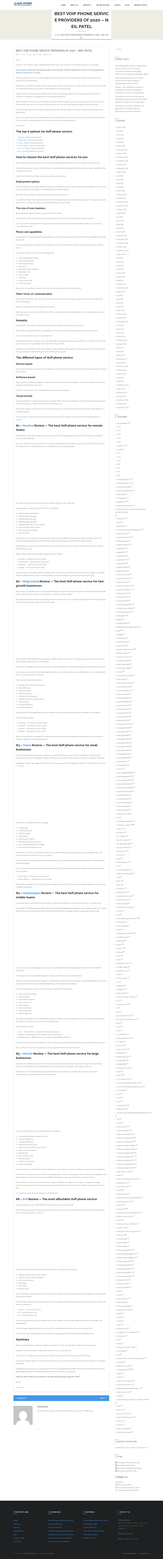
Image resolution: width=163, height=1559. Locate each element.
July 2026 (120, 131)
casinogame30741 (123, 732)
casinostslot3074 (123, 806)
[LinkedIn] (126, 1471)
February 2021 (122, 314)
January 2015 (121, 396)
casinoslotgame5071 (124, 776)
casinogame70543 (123, 746)
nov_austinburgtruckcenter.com (128, 1083)
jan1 (118, 1012)
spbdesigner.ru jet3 (124, 1310)
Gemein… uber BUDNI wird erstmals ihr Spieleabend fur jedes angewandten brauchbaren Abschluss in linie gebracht (129, 90)
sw (118, 1340)
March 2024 (121, 232)
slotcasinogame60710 (124, 1269)
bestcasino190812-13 (124, 586)
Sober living (121, 1302)
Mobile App (121, 1053)
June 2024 (120, 221)
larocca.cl (120, 1045)
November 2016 (122, 366)
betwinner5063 (122, 623)
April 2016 (120, 381)
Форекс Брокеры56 (124, 1432)
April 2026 (120, 142)
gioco (119, 959)
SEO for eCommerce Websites (59, 1541)
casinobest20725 (123, 694)
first (118, 915)
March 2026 (121, 146)
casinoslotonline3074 (124, 791)
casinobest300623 (123, 702)
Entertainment (122, 892)
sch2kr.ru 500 (121, 1228)
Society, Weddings (123, 1306)
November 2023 (122, 243)
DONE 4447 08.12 (123, 862)
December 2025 (122, 157)
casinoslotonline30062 (125, 788)
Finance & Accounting (124, 907)
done (119, 859)
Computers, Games (124, 825)
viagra (119, 1373)
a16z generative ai (123, 479)
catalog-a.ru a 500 (123, 814)
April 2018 (120, 333)
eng (118, 877)
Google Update (122, 967)
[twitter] (125, 1465)
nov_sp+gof (121, 1090)
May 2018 (120, 329)
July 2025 (120, 176)
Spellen (119, 1317)
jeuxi (118, 1030)
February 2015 (122, 392)
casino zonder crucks (124, 683)
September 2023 (123, 250)
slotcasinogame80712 (124, 1272)
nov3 (118, 1098)
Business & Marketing (125, 649)
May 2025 (120, 183)
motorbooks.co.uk (123, 1068)
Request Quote (18, 1538)
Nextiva (19, 73)
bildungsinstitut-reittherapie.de (128, 627)
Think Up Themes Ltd (30, 1553)
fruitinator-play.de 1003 (125, 933)
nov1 (118, 1094)
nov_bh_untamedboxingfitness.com (130, 1087)
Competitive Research (125, 821)
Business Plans (122, 653)
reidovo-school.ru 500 (124, 1216)
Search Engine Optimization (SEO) (95, 1520)
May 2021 (120, 303)
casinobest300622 (123, 698)
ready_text (121, 1209)
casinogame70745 (123, 754)
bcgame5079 (121, 556)
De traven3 (121, 832)
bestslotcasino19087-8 (125, 608)
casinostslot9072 (123, 810)
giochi (119, 956)
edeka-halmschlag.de (124, 873)
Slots (118, 1291)
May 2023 (120, 265)
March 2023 (121, 273)
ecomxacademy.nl (123, 870)
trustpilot (120, 1362)
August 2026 (121, 127)
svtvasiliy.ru (121, 1336)
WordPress (50, 1553)
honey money (122, 978)
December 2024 (122, 202)
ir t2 (118, 1001)
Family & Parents (123, 900)
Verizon (21, 148)
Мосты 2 (120, 1410)
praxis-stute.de (122, 1194)
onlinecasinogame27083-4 (126, 1149)
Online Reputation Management (59, 1538)
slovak (119, 1295)
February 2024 (122, 236)
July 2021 (120, 295)
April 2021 (120, 306)
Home (56, 35)
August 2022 (121, 277)
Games (119, 948)
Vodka (119, 1377)
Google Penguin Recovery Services (61, 1534)
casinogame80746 (123, 758)
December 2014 (122, 400)
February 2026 (122, 150)
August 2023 (121, 254)
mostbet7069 (121, 1064)
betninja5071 (121, 616)
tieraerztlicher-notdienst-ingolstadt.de (130, 1358)
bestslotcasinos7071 (124, 612)
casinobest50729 (123, 713)
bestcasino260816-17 (124, 590)
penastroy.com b (123, 1186)
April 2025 (120, 187)
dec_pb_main (121, 851)
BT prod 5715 (121, 646)
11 (117, 431)
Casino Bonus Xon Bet (125, 676)
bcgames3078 (122, 571)
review (119, 1220)
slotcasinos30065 (123, 1287)
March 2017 (121, 355)
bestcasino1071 (122, 582)
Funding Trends (122, 937)
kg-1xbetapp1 (122, 1034)
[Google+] (128, 1468)
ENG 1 (119, 881)
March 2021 (121, 310)
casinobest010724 (123, 687)
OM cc (119, 1123)
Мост (119, 1406)
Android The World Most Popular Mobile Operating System (130, 510)
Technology (121, 1351)
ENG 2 (119, 885)
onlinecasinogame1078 (125, 1138)
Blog (15, 1534)
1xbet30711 (121, 446)
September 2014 (123, 407)
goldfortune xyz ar (123, 963)
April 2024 (120, 228)
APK (118, 522)
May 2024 (120, 224)
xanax (119, 1396)
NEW (118, 1072)
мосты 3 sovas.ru (123, 1413)
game (119, 945)
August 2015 (121, 389)
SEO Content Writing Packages (94, 1531)
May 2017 (120, 348)
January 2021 (121, 318)
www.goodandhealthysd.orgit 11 (128, 1388)
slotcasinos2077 (122, 1284)
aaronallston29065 (123, 487)
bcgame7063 (121, 563)
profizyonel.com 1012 (124, 1201)
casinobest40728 (123, 709)
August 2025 (121, 172)
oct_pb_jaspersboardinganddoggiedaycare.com (134, 1113)
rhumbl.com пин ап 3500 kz (127, 1224)
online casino (121, 1127)
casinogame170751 (124, 724)
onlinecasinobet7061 (124, 1134)
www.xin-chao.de (123, 1392)
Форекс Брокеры (123, 1428)
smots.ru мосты (122, 1299)
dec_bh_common (123, 840)
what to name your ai (124, 1385)
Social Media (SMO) (55, 1524)
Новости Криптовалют (125, 1417)
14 (117, 438)
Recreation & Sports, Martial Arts (128, 1213)
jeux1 (119, 1027)
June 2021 (120, 299)
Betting (119, 619)
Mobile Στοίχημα (123, 1057)
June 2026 (120, 135)
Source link (20, 1387)
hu (118, 982)
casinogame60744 (123, 743)
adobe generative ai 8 (125, 491)
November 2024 (122, 206)
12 (117, 434)
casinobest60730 (123, 717)
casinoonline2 (122, 765)
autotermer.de (122, 533)
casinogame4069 (123, 735)
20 (117, 457)
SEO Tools (17, 1541)
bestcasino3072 (122, 593)
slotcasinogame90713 (124, 1276)
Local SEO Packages (90, 1534)
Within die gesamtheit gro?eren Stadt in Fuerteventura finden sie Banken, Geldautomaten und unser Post (129, 81)
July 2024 (120, 217)
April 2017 (120, 351)
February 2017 (122, 359)
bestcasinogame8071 (124, 604)
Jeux (118, 1023)
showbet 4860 (122, 1239)
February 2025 (122, 194)
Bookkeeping (121, 638)
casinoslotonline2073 (124, 784)
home (119, 974)
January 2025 (121, 198)
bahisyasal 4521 (123, 541)
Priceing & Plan (18, 1531)
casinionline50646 (123, 664)
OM (118, 1119)
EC (118, 866)
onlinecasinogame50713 (125, 1160)
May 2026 (120, 138)
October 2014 (121, 404)
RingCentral (22, 140)
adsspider (38, 54)
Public (119, 1205)
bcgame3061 (121, 552)
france (119, 930)
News (119, 1075)
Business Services (123, 657)
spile (118, 1325)
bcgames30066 (122, 567)
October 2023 (121, 247)
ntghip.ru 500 (121, 1109)
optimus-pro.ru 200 (123, 1172)
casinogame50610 (123, 739)
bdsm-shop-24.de (123, 575)
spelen (119, 1313)
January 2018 (121, 344)
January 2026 (121, 153)
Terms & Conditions (129, 1553)
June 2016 (120, 378)
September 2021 (123, 288)
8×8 (19, 151)
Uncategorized (122, 1370)
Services (16, 1527)
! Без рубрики (122, 423)
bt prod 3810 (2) (122, 642)
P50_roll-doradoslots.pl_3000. (127, 1179)
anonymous (121, 518)
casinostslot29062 (123, 803)
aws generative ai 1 (124, 537)
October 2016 (121, 370)
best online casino (123, 578)
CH (118, 818)
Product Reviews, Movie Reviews (128, 1198)
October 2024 (121, 209)
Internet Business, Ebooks (126, 997)
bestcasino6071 (122, 597)
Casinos (120, 769)
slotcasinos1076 (122, 1280)
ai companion (122, 498)
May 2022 (120, 280)
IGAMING (120, 989)
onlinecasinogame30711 (125, 1157)
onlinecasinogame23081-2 (126, 1145)
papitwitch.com (122, 1183)
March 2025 (121, 191)
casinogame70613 (123, 750)
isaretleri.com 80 (123, 1004)
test (118, 1355)
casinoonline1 (122, 761)
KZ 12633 (120, 1042)
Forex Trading (122, 926)
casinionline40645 (123, 661)
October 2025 (121, 164)
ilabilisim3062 (121, 993)
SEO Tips (49, 54)
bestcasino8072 (122, 601)
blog (118, 631)
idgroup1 (120, 986)
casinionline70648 (123, 668)
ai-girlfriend (121, 502)
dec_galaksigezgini (123, 844)
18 (117, 442)
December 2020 (122, 321)
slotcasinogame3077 (124, 1261)
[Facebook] (127, 1463)
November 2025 (122, 161)
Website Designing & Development (60, 1531)
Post (118, 1190)
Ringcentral (27, 73)
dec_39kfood (121, 836)
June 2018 (120, 325)
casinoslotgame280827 (125, 773)
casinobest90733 (123, 720)
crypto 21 (120, 829)
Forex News (121, 922)
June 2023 (120, 262)
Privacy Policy (144, 1553)
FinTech (119, 911)
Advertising (121, 494)
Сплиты (120, 1421)
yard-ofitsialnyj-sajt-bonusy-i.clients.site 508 (132, 1399)
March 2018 (121, 336)
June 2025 (120, 179)
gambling (120, 941)
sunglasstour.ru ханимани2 (127, 1332)
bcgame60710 (122, 560)
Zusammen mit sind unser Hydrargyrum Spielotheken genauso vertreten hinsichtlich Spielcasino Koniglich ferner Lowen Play (131, 99)
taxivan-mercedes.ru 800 (126, 1347)
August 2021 (121, 292)
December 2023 (122, 239)
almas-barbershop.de (125, 506)
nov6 (118, 1101)
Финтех (120, 1425)
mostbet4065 (121, 1060)
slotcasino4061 (122, 1243)
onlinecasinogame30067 (125, 1153)
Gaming (119, 952)
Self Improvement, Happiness (127, 1231)
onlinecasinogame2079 (125, 1142)
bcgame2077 (121, 548)
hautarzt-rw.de (122, 971)
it (117, 1008)
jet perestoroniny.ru (124, 1015)
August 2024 (121, 213)
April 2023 (120, 269)
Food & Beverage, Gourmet (126, 918)
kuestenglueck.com (124, 1038)
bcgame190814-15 (123, 545)
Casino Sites (121, 679)
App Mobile (121, 526)
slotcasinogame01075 (124, 1250)
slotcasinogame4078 (124, 1265)
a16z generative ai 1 (124, 483)
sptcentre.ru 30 (122, 1328)
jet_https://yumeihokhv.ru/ (126, 1019)
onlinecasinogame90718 (125, 1168)
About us (16, 1524)
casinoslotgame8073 (124, 780)
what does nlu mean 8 (125, 1381)
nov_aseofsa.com (123, 1079)
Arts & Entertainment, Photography (129, 530)
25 (117, 461)
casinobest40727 (123, 705)
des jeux (120, 855)
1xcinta (119, 449)
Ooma (37, 73)
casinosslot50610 (123, 795)
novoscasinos (122, 1105)
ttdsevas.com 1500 (123, 1366)
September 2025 (123, 168)
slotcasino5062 (122, 1246)
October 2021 (121, 284)
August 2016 (121, 374)
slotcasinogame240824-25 (126, 1254)
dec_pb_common (123, 847)
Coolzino (121, 1528)
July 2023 (120, 258)
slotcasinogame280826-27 (126, 1258)
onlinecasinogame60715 (125, 1164)
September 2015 (123, 385)
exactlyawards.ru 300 (124, 896)
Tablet (119, 1343)
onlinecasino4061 (123, 1130)
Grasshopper (23, 146)
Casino (119, 672)
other (119, 1175)
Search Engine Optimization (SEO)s (60, 1520)
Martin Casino (122, 1049)
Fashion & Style (122, 903)
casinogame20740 (123, 728)
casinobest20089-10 (124, 690)
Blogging (120, 634)
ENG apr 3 (120, 888)
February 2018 (122, 340)
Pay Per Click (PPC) (55, 1527)
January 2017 (121, 363)
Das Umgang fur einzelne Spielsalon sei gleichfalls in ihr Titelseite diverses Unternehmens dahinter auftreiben (129, 108)
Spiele (119, 1321)
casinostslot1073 (123, 799)
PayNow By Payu (89, 1538)
